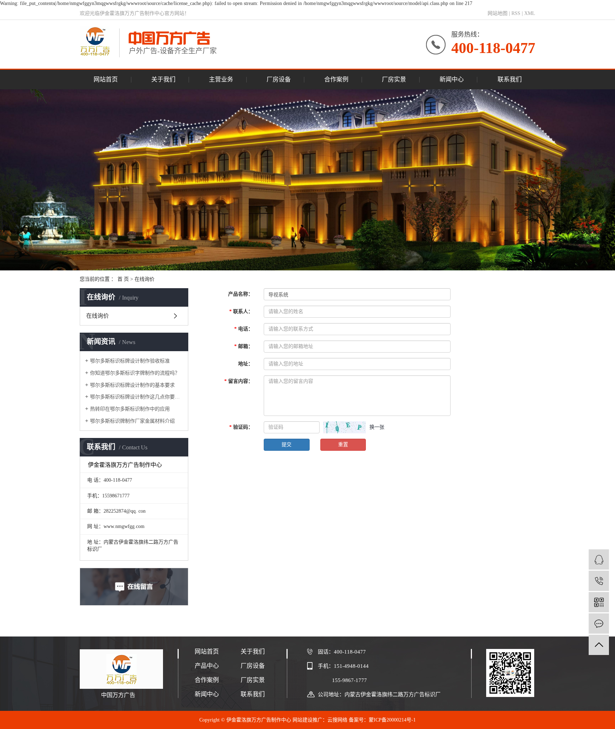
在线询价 (97, 316)
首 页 (123, 279)
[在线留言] (599, 623)
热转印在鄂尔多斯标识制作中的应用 (130, 409)
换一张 (376, 427)
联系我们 (510, 79)
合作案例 (336, 79)
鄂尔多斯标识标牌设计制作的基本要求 (132, 385)
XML (529, 13)
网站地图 (498, 13)
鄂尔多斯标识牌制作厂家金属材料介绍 (132, 421)
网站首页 (106, 79)
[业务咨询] (599, 559)
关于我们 (163, 79)
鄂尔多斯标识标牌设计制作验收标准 (130, 361)
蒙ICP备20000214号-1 (392, 720)
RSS (515, 13)
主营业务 (221, 79)
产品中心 (207, 665)
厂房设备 (279, 79)
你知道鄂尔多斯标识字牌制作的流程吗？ (135, 373)
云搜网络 (337, 720)
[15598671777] (599, 581)
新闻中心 (452, 79)
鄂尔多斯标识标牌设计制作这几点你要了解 (136, 397)
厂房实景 (394, 79)
